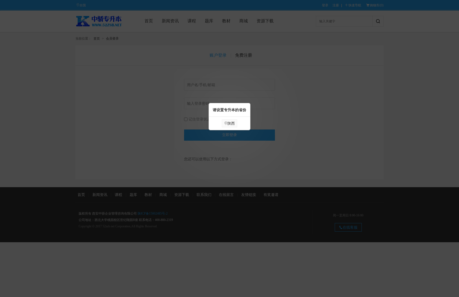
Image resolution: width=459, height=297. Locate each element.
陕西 (231, 123)
